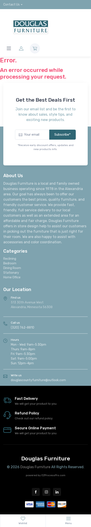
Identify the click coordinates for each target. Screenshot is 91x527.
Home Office (12, 277)
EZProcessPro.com (53, 475)
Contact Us (11, 4)
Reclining (9, 259)
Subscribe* (62, 135)
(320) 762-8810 (22, 327)
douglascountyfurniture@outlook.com (38, 380)
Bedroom (9, 263)
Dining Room (12, 268)
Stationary (11, 273)
